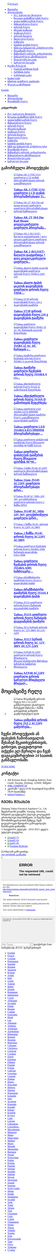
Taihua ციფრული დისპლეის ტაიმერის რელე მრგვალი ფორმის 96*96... (28, 457)
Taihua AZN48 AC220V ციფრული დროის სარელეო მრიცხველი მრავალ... (29, 678)
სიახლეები (13, 78)
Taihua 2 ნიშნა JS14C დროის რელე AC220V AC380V (29, 537)
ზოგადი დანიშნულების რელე (31, 18)
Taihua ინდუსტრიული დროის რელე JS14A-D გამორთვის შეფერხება (30, 399)
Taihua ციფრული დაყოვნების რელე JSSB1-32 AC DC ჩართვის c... (27, 344)
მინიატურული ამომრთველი (30, 56)
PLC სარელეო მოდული (28, 15)
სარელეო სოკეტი (24, 62)
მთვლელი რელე (24, 39)
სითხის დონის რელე (26, 45)
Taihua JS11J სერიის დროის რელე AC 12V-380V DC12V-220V (29, 643)
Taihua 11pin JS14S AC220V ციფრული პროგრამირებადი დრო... (27, 485)
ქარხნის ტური (22, 72)
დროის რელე (22, 27)
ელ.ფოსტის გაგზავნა (13, 854)
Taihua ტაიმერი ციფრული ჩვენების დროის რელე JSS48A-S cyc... (30, 372)
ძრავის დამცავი (23, 30)
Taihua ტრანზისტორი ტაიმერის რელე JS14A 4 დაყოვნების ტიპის (31, 593)
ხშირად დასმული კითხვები (23, 81)
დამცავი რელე (22, 33)
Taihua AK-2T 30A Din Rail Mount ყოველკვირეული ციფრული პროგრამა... (30, 222)
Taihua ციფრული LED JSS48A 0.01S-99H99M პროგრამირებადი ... (29, 430)
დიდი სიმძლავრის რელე (28, 21)
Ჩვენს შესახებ (16, 66)
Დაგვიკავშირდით (18, 84)
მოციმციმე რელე (24, 51)
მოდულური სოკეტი (25, 59)
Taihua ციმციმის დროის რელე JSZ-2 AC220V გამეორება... (30, 723)
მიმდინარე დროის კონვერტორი (33, 53)
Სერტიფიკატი (23, 75)
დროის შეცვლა (23, 36)
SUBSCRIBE (8, 766)
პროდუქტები (15, 12)
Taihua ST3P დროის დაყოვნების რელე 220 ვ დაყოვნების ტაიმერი (31, 315)
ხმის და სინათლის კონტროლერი (33, 48)
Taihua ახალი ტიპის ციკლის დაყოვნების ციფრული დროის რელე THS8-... (31, 288)
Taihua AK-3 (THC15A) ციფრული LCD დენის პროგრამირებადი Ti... (30, 193)
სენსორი (19, 42)
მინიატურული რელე (26, 24)
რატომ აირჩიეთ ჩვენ (26, 69)
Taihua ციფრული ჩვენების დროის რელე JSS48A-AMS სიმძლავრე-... (30, 566)
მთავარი (12, 9)
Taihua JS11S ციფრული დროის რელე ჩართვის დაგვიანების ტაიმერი (30, 618)
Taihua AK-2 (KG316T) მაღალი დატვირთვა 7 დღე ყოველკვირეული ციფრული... (30, 256)
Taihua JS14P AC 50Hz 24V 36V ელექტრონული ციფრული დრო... (31, 515)
